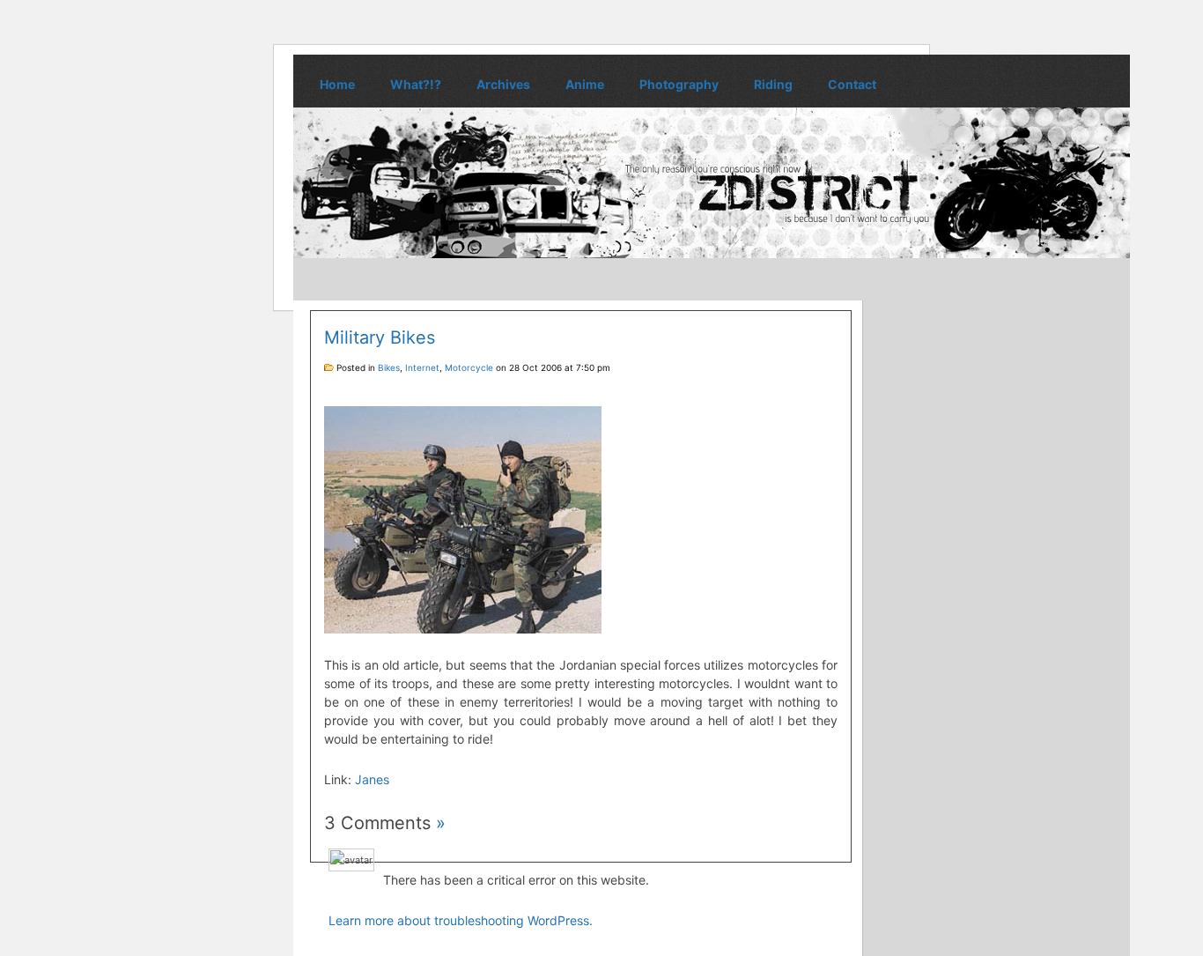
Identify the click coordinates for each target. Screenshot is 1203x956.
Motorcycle (469, 367)
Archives (503, 84)
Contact (852, 84)
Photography (679, 84)
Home (337, 84)
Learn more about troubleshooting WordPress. (460, 920)
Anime (584, 84)
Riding (773, 84)
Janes (372, 779)
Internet (422, 367)
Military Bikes (379, 337)
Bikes (389, 367)
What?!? (415, 84)
